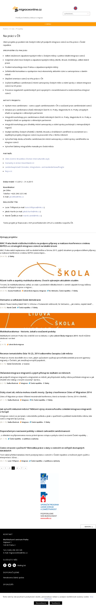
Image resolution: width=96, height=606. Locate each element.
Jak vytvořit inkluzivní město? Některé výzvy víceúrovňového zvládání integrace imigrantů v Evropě (45, 410)
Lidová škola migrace (31, 291)
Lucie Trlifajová (13, 461)
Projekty (19, 29)
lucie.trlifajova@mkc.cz (34, 207)
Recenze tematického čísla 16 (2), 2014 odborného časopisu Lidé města (36, 353)
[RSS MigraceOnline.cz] (15, 565)
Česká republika (64, 291)
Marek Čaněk (11, 308)
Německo (55, 291)
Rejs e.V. (8, 171)
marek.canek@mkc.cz (32, 215)
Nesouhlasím (41, 603)
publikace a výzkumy (31, 439)
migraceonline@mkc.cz (18, 553)
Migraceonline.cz (28, 9)
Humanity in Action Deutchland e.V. (19, 163)
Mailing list (21, 565)
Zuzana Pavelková (14, 291)
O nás (12, 29)
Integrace (42, 291)
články (12, 256)
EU (50, 291)
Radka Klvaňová (12, 383)
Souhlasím (56, 603)
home (5, 29)
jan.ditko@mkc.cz (16, 196)
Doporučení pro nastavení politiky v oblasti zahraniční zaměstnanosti (35, 431)
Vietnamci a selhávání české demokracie (20, 299)
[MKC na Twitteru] (10, 565)
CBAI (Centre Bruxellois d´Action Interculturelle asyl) (27, 159)
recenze (27, 364)
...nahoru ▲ (88, 527)
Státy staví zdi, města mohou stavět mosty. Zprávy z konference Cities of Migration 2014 (46, 392)
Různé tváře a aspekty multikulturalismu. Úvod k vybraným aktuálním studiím (39, 280)
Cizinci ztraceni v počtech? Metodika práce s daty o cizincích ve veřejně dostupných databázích (42, 449)
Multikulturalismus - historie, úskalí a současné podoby (28, 331)
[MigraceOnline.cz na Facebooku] (5, 565)
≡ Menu (48, 24)
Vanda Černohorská (14, 364)
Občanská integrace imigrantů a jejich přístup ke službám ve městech (35, 372)
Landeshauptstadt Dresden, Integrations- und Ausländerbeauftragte (34, 167)
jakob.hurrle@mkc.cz (31, 211)
